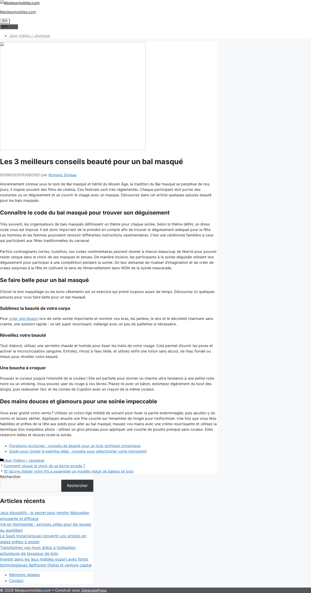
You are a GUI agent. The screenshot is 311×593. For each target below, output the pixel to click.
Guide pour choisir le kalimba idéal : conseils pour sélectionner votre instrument (78, 451)
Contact (16, 580)
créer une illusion (23, 318)
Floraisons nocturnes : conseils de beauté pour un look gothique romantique (74, 445)
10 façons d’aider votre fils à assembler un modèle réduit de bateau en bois (68, 471)
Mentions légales (24, 574)
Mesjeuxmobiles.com (18, 12)
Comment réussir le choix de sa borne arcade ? (44, 466)
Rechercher (10, 476)
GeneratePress (94, 590)
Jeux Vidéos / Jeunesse (29, 35)
